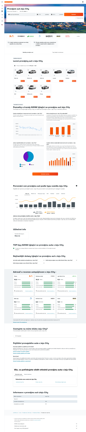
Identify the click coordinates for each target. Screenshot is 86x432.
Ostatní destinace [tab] (27, 374)
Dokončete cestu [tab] (18, 374)
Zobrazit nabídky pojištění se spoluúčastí (22, 361)
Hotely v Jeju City (39, 382)
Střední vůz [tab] (33, 193)
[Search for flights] (2, 6)
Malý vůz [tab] (27, 193)
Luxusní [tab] (57, 193)
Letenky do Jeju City (20, 382)
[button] (2, 2)
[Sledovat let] (2, 17)
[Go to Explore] (2, 14)
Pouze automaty (80, 18)
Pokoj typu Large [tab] (41, 193)
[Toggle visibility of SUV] (21, 166)
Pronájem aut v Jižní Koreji (26, 412)
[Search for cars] (2, 11)
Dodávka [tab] (52, 193)
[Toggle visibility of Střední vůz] (22, 164)
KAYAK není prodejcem (19, 423)
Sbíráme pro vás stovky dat (20, 426)
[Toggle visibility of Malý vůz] (31, 164)
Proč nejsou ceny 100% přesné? (21, 428)
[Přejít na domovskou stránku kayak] (8, 2)
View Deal (22, 80)
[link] (45, 174)
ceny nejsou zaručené (37, 420)
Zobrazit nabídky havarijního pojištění (21, 351)
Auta (20, 412)
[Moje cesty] (2, 21)
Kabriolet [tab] (63, 193)
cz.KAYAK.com (15, 412)
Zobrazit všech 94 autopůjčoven (20, 322)
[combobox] (12, 11)
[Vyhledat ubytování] (2, 8)
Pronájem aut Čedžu (36, 412)
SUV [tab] (47, 193)
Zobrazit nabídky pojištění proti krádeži (21, 353)
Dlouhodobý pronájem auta (60, 382)
